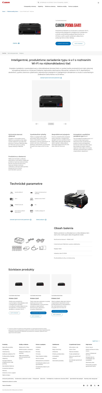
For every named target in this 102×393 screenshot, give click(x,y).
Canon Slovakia (6, 385)
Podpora (21, 53)
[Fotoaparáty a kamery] (36, 6)
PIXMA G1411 (55, 298)
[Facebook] (83, 385)
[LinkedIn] (91, 385)
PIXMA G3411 (13, 298)
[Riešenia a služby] (67, 6)
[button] (37, 124)
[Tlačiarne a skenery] (56, 6)
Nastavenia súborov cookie (9, 381)
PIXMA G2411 (34, 298)
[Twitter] (94, 385)
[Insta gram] (87, 385)
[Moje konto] (98, 2)
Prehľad (4, 53)
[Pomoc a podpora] (78, 6)
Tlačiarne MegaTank (60, 20)
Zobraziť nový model (63, 43)
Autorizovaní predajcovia (38, 312)
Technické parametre (13, 53)
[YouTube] (98, 385)
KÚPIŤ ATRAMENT (79, 43)
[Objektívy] (43, 6)
